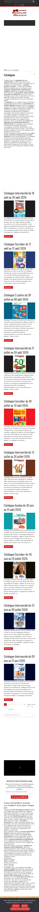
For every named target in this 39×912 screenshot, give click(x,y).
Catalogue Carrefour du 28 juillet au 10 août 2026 (18, 403)
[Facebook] (18, 5)
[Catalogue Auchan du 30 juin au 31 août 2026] (19, 529)
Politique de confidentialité (20, 909)
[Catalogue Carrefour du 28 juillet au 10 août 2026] (19, 425)
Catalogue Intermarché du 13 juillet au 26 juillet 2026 (19, 454)
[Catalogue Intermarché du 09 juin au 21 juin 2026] (19, 680)
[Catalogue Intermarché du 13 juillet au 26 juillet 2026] (19, 476)
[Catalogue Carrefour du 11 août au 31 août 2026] (19, 267)
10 (24, 704)
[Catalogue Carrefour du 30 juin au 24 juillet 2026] (19, 578)
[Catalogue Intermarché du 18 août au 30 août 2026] (19, 216)
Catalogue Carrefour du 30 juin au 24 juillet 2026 (18, 556)
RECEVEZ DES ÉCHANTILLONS (19, 781)
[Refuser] (36, 905)
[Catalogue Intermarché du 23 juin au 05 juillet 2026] (19, 629)
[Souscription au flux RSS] (34, 74)
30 (32, 707)
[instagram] (23, 5)
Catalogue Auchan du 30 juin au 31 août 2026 (19, 507)
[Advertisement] (19, 48)
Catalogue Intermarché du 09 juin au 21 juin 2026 (19, 658)
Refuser (24, 906)
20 (28, 707)
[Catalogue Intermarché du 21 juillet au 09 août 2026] (19, 371)
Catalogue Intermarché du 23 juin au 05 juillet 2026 (19, 607)
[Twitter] (20, 5)
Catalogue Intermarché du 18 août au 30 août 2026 (19, 195)
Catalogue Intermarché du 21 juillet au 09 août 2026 (19, 350)
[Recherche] (33, 1)
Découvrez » (8, 236)
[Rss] (15, 5)
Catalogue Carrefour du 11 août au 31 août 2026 (17, 246)
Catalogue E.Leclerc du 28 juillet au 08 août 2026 (17, 297)
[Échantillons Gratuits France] (19, 14)
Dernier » (11, 709)
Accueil (8, 70)
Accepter (16, 906)
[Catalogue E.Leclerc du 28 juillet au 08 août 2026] (19, 318)
